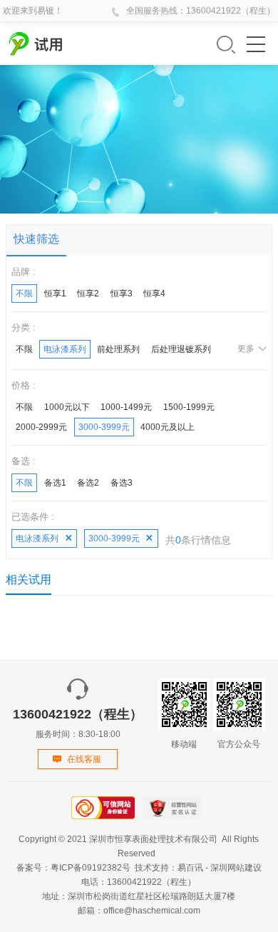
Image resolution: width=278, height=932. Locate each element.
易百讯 (190, 868)
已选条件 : (32, 516)
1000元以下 (67, 407)
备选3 (121, 483)
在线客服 (84, 759)
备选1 (55, 483)
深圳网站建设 (236, 868)
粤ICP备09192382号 (90, 868)
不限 (24, 294)
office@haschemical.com (151, 911)
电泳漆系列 (64, 349)
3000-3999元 (104, 427)
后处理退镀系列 (181, 349)
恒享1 (55, 294)
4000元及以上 (167, 427)
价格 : (23, 385)
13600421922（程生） (230, 11)
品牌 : (23, 271)
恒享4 (154, 294)
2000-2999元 (41, 427)
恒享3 (121, 294)
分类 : (23, 327)
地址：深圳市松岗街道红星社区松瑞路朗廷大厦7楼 (138, 896)
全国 (134, 11)
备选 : (23, 461)
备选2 (88, 483)
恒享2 (88, 294)
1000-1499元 (126, 407)
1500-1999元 (189, 407)
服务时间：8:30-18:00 (78, 723)
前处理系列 (118, 349)
